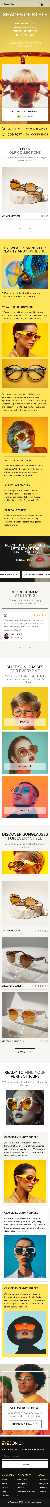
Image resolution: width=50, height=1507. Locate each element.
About (5, 1488)
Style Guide (22, 1480)
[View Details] (25, 190)
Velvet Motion (25, 23)
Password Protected (26, 1492)
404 (19, 1496)
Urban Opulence (25, 27)
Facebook (43, 1480)
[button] (40, 3)
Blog (4, 1492)
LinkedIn (42, 1492)
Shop (4, 1483)
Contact (5, 1496)
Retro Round (25, 35)
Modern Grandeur (25, 31)
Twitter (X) (43, 1488)
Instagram (43, 1483)
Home (4, 1480)
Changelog (22, 1483)
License (20, 1488)
